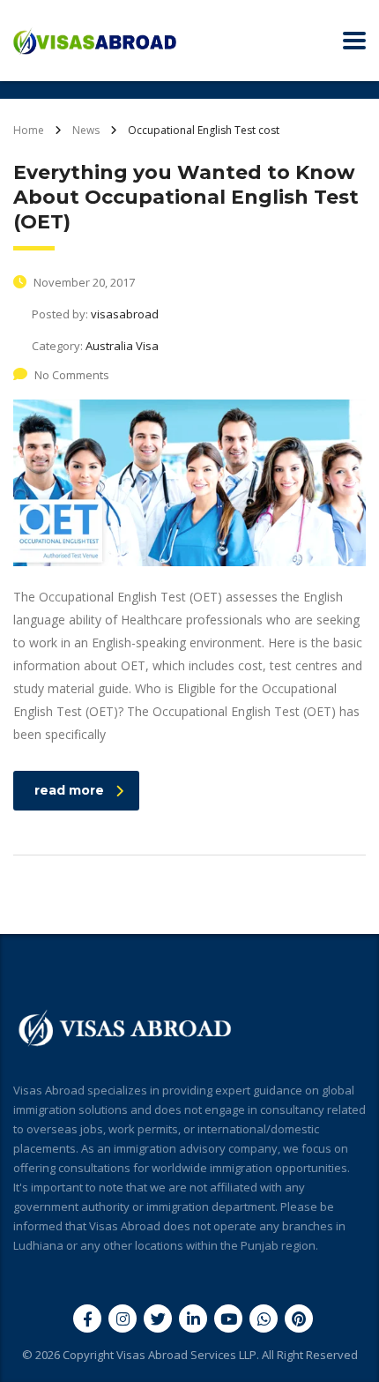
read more (69, 790)
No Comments (71, 375)
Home (28, 130)
